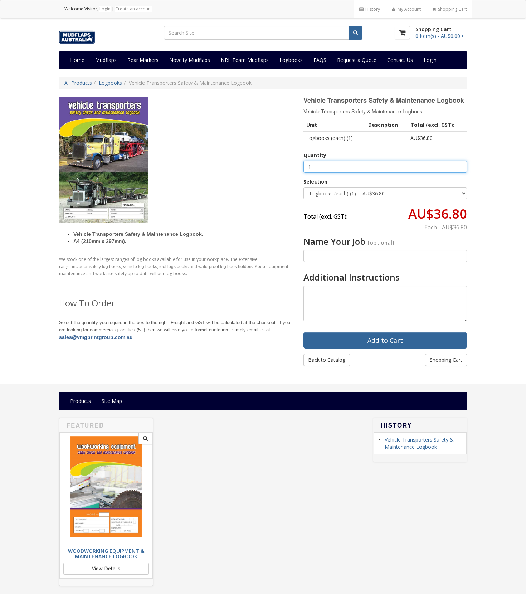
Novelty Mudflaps (189, 60)
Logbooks (291, 60)
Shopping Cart (452, 9)
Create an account (133, 9)
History (372, 9)
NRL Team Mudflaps (245, 60)
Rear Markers (143, 60)
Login (105, 9)
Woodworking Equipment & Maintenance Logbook (106, 553)
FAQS (319, 60)
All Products (78, 82)
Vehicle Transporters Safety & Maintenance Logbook (419, 443)
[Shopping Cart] (402, 32)
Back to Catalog (326, 359)
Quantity (314, 155)
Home (77, 60)
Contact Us (400, 60)
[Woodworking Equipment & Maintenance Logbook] (145, 438)
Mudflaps (106, 60)
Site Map (112, 401)
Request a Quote (356, 60)
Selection (315, 181)
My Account (408, 9)
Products (80, 401)
